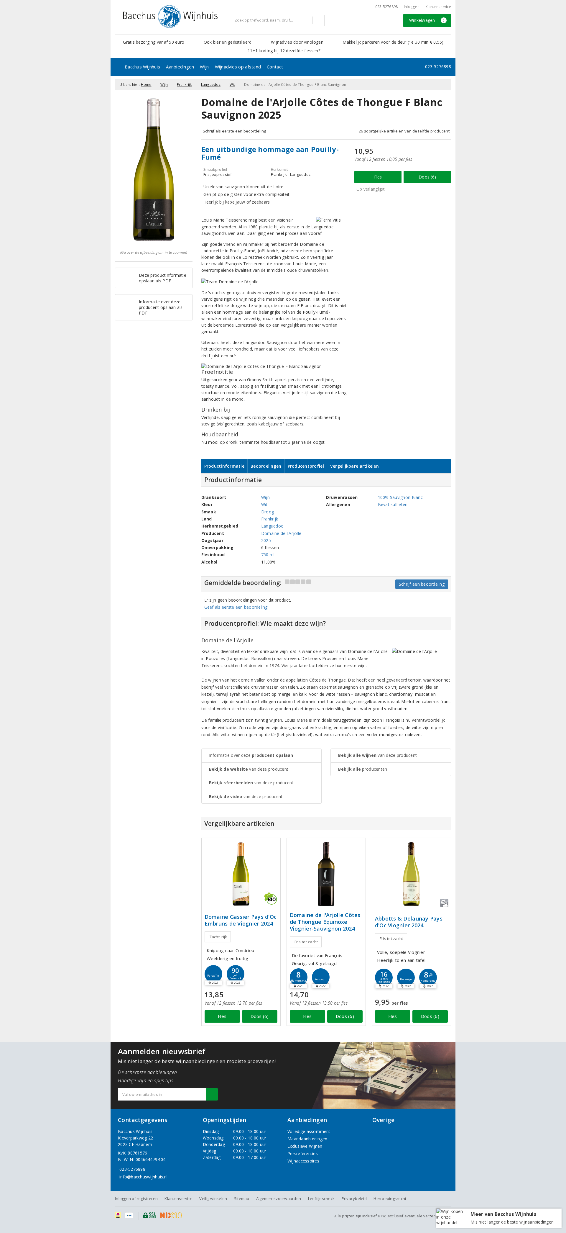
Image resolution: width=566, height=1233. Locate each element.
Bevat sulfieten (393, 504)
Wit (232, 84)
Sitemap (241, 1198)
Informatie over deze (251, 755)
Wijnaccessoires (303, 1161)
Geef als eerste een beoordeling (236, 607)
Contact (275, 67)
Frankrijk (184, 84)
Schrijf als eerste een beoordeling (234, 131)
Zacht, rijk (218, 936)
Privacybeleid (354, 1198)
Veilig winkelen (213, 1198)
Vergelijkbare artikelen (354, 466)
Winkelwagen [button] (427, 20)
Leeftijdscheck (321, 1198)
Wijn (204, 67)
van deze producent (249, 769)
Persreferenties (302, 1153)
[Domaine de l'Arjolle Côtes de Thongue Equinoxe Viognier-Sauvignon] (326, 874)
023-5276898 (386, 6)
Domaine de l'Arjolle (281, 533)
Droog (267, 512)
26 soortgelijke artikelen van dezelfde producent (404, 131)
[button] (213, 974)
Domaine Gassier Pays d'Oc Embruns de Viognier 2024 (241, 920)
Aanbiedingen (180, 67)
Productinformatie (224, 466)
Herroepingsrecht (390, 1198)
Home (146, 84)
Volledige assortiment (308, 1131)
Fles (378, 177)
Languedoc (211, 84)
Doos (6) (427, 177)
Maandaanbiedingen (307, 1139)
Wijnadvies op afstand (238, 67)
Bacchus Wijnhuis (142, 67)
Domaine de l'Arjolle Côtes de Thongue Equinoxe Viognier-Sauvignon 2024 (325, 922)
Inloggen (411, 6)
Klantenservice (438, 6)
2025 (266, 540)
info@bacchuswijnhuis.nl (143, 1177)
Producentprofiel (306, 466)
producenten (362, 769)
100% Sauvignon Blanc (400, 497)
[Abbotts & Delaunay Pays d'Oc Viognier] (411, 874)
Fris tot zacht (306, 941)
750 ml (268, 554)
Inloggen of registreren (136, 1198)
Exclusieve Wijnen (305, 1146)
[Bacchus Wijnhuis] (170, 16)
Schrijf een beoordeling (422, 584)
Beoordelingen (266, 466)
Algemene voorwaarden (278, 1198)
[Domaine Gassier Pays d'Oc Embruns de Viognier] (241, 874)
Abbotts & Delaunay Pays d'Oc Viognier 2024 (408, 922)
